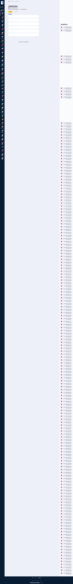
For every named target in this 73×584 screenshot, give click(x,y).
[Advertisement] (23, 53)
